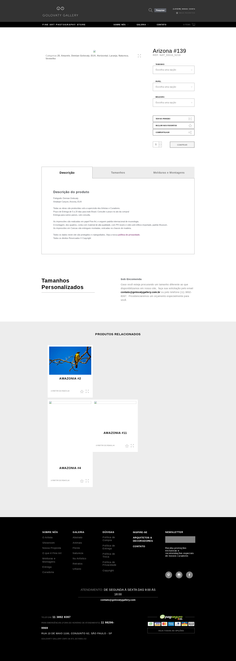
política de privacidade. (129, 235)
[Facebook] (189, 574)
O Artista (47, 537)
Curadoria (48, 572)
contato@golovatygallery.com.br (140, 292)
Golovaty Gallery (60, 11)
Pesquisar (160, 10)
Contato (161, 25)
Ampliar (87, 391)
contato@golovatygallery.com (118, 600)
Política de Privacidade (109, 563)
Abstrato (77, 537)
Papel (158, 81)
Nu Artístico (79, 558)
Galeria (141, 25)
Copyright (108, 570)
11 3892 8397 (61, 617)
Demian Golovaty (80, 56)
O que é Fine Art (52, 553)
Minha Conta (184, 9)
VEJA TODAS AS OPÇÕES (171, 631)
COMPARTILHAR (162, 132)
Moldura (160, 97)
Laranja (113, 56)
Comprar (182, 145)
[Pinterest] (168, 574)
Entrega (46, 567)
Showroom (48, 542)
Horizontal (102, 56)
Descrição (67, 172)
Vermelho (51, 58)
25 (58, 56)
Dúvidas (108, 532)
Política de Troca (109, 555)
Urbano (77, 569)
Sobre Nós (119, 25)
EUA (93, 56)
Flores (76, 548)
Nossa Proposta (51, 548)
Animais (77, 542)
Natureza (123, 56)
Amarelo (65, 56)
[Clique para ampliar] (94, 51)
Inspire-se (140, 532)
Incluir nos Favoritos (166, 126)
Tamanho (160, 64)
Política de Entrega (109, 547)
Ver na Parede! (163, 119)
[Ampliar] (139, 55)
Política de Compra (109, 539)
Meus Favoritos (187, 13)
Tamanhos (118, 172)
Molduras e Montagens (169, 172)
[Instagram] (179, 574)
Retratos (78, 563)
